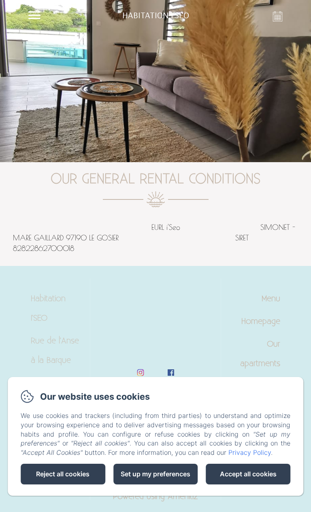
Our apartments (260, 353)
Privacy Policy (249, 452)
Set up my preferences (155, 474)
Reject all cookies (62, 474)
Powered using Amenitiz (155, 496)
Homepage (260, 321)
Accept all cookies (248, 474)
